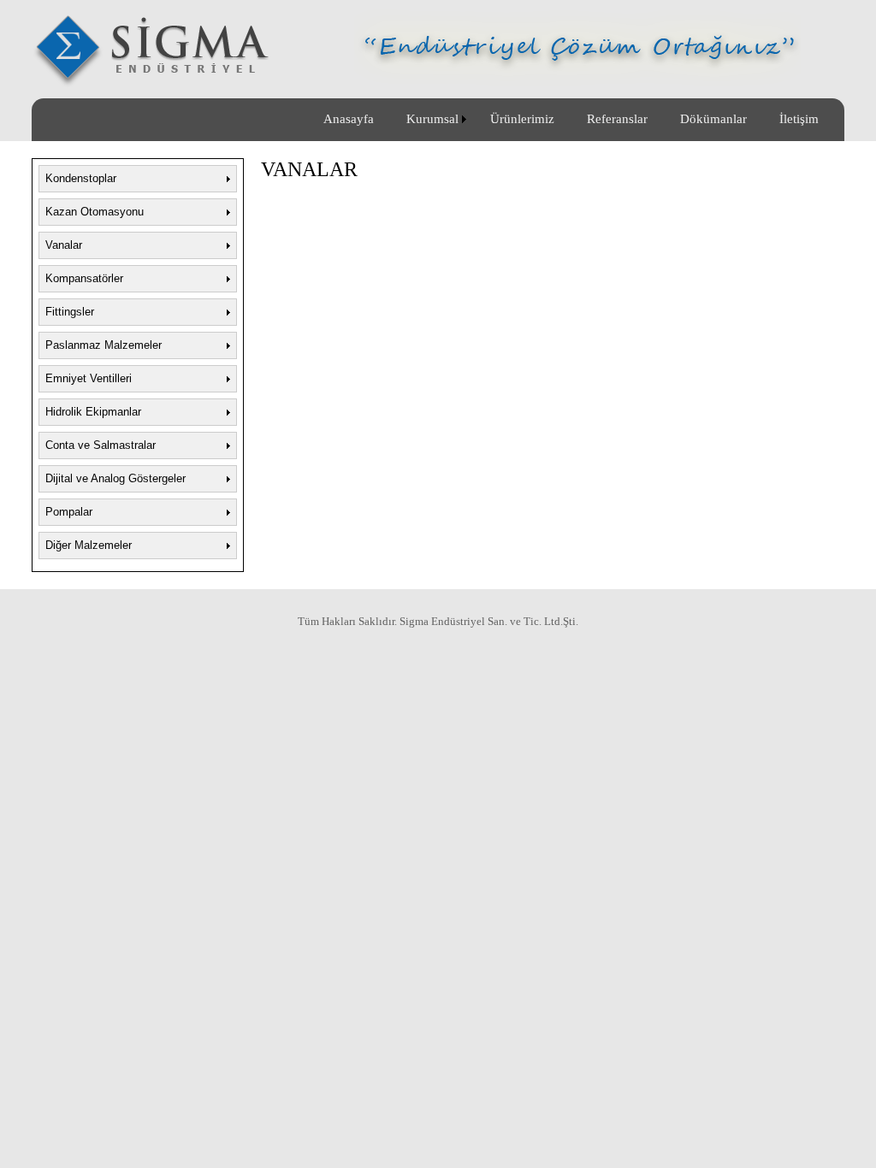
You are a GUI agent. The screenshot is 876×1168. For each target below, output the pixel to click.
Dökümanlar (710, 119)
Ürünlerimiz (518, 119)
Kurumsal (429, 119)
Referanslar (614, 119)
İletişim (795, 119)
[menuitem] (349, 119)
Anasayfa (348, 119)
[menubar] (571, 119)
